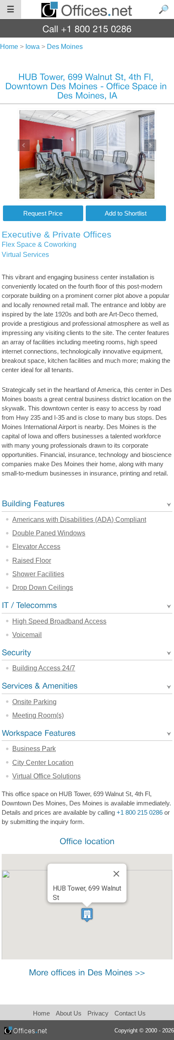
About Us (69, 1013)
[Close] (116, 874)
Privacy (98, 1013)
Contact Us (130, 1013)
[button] (87, 915)
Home (41, 1013)
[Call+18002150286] (87, 28)
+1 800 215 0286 (140, 812)
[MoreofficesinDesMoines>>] (87, 971)
